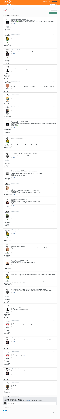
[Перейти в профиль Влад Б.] (7, 39)
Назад (5, 15)
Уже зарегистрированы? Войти (47, 1)
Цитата (14, 23)
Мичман (7, 320)
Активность (13, 4)
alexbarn (7, 94)
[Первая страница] (3, 15)
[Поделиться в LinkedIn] (3, 410)
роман (7, 211)
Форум (9, 4)
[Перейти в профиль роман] (7, 216)
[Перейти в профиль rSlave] (7, 202)
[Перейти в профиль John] (7, 111)
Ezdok (7, 183)
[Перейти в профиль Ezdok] (7, 188)
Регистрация (54, 1)
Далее (16, 15)
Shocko (7, 66)
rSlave (7, 197)
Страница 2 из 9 (21, 15)
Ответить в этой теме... (11, 403)
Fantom (7, 382)
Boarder (7, 81)
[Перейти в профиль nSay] (7, 173)
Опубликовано (15, 34)
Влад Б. (7, 34)
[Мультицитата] (11, 23)
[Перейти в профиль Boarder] (7, 86)
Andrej (7, 17)
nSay (7, 169)
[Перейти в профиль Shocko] (7, 71)
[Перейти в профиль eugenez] (7, 156)
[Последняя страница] (18, 15)
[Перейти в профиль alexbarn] (7, 99)
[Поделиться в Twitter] (5, 410)
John (7, 106)
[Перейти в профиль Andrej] (7, 22)
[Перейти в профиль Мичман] (4, 10)
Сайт (5, 4)
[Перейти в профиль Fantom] (7, 387)
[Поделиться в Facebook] (6, 410)
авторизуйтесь (29, 400)
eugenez (7, 151)
